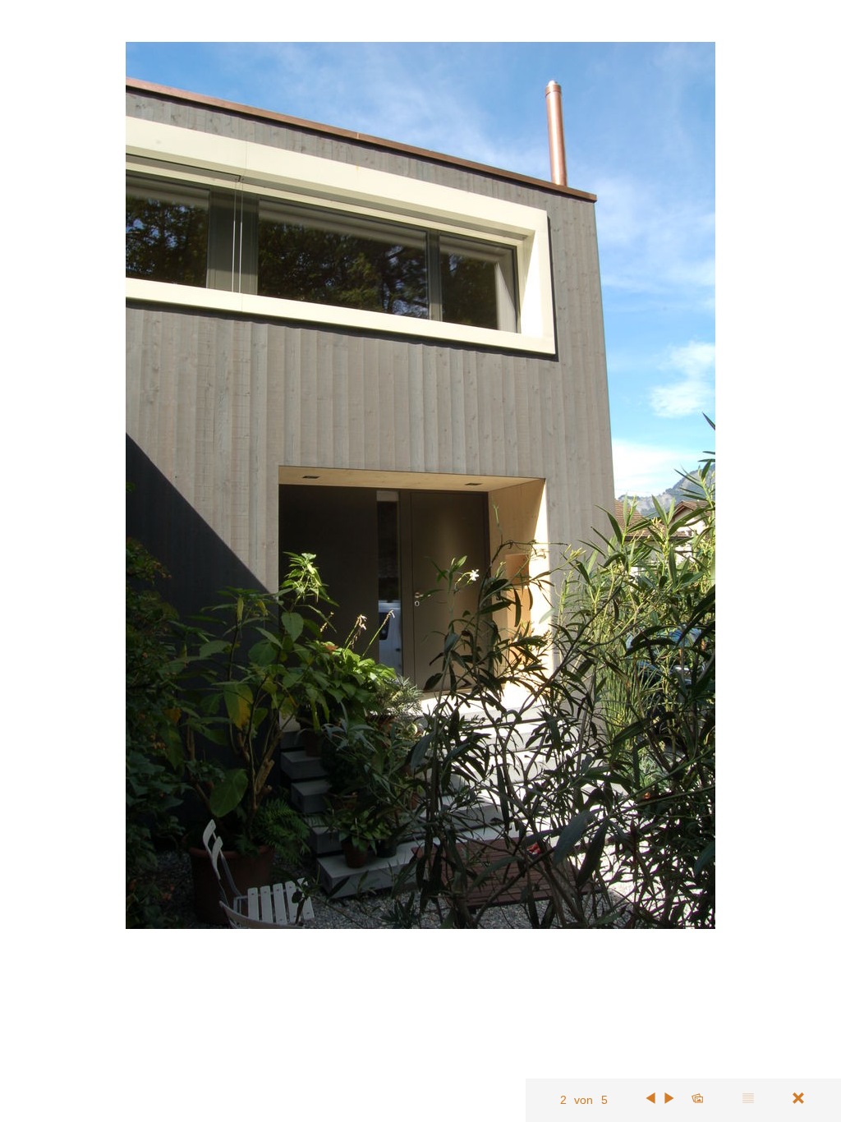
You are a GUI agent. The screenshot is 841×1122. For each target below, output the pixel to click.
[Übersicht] (697, 1098)
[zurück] (650, 1098)
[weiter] (670, 1098)
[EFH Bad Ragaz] (798, 1098)
